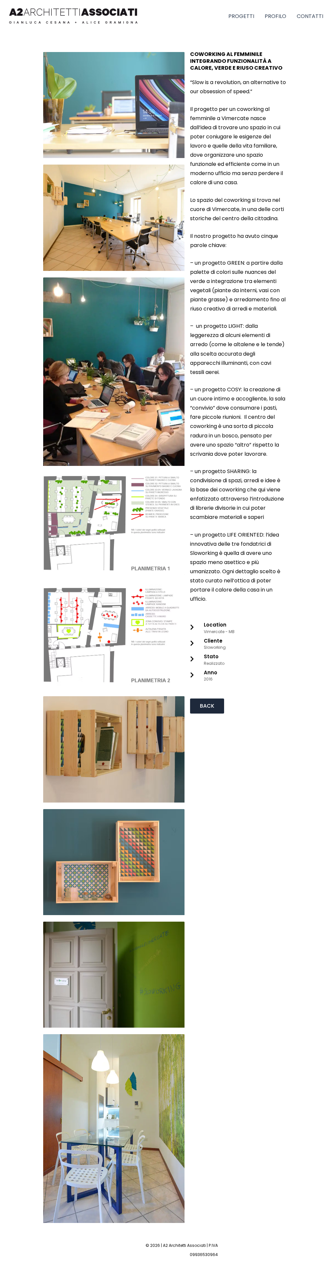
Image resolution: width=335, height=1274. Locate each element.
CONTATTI (310, 16)
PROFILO (275, 16)
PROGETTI (241, 16)
